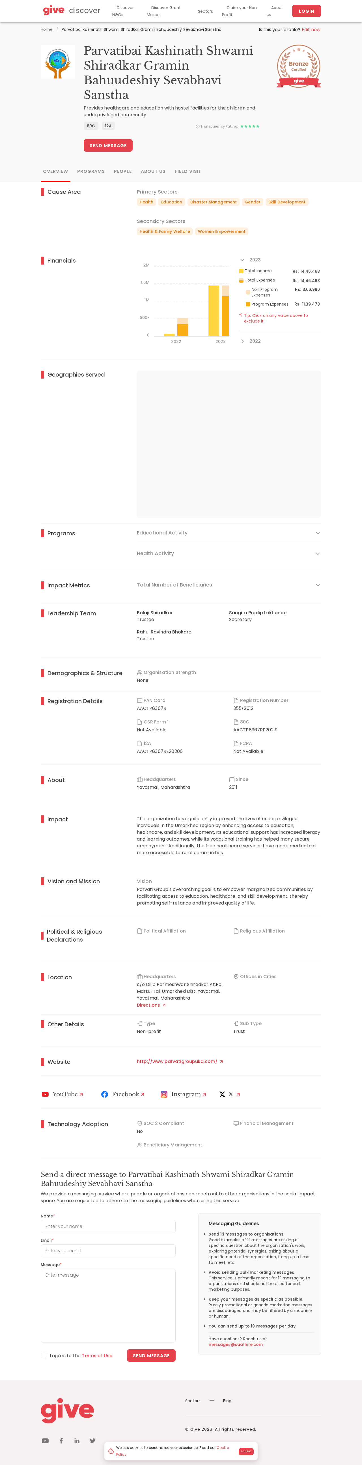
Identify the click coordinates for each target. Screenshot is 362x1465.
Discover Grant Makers (164, 11)
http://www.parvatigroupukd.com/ (178, 1061)
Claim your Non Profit (239, 11)
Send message (151, 1355)
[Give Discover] (71, 11)
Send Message (108, 145)
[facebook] (61, 1441)
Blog (227, 1401)
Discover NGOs (123, 11)
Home (47, 29)
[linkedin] (76, 1441)
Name (48, 1216)
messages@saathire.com (236, 1344)
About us (275, 11)
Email (47, 1240)
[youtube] (45, 1441)
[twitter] (92, 1441)
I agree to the (81, 1355)
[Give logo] (109, 1410)
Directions (149, 1005)
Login (306, 11)
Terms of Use (97, 1355)
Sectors (205, 11)
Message (51, 1265)
